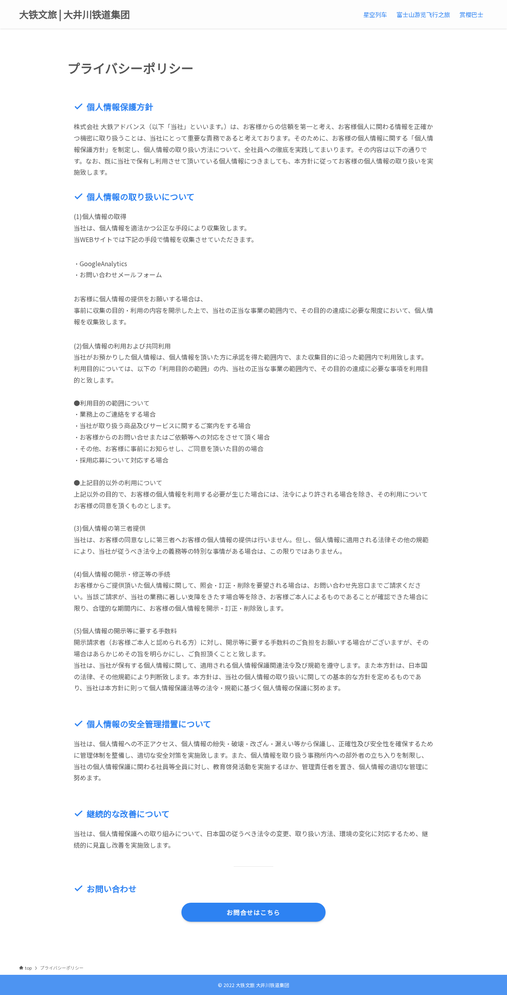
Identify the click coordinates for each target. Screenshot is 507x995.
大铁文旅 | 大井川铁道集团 (74, 14)
